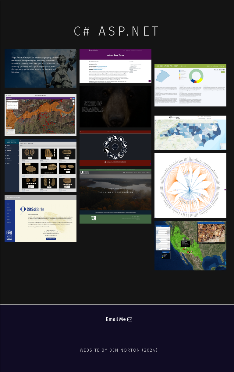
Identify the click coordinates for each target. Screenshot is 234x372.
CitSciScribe (40, 206)
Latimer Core (115, 59)
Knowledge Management (116, 74)
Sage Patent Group (41, 59)
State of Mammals (115, 96)
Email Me (116, 319)
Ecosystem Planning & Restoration (115, 188)
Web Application (40, 127)
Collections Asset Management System (40, 159)
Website (40, 74)
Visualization (190, 98)
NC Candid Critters (190, 126)
